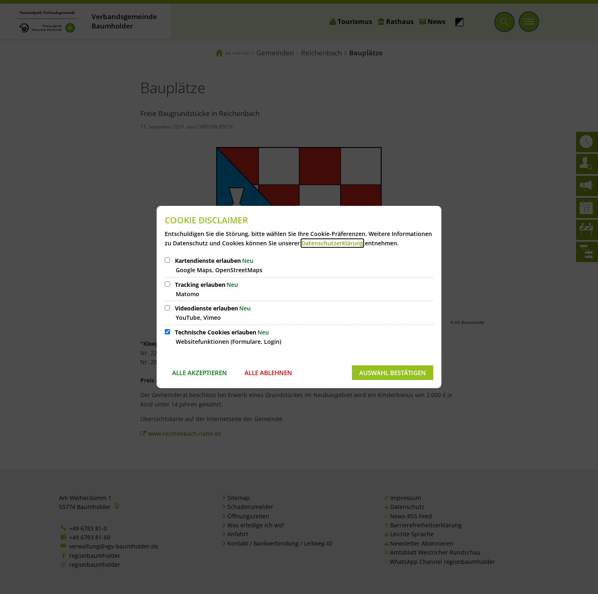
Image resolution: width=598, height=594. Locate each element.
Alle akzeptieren (199, 373)
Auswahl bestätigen (392, 373)
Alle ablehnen (268, 373)
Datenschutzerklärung (332, 243)
